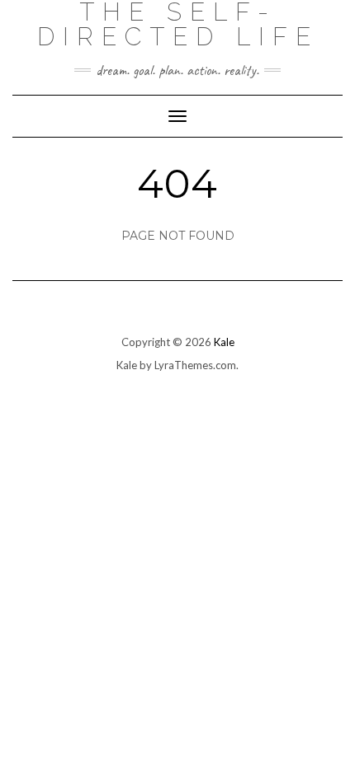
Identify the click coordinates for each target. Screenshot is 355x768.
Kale (224, 342)
